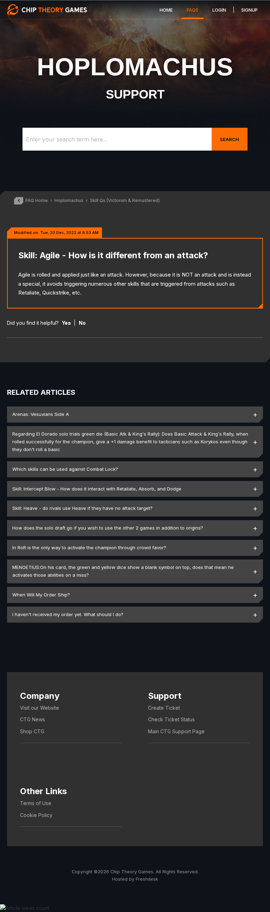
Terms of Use (35, 803)
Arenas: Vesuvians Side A (40, 414)
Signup (249, 10)
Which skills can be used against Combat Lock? (65, 469)
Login (219, 10)
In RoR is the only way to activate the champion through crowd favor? (89, 547)
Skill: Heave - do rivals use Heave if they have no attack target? (82, 508)
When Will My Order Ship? (41, 594)
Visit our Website (39, 708)
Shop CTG (32, 731)
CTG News (32, 719)
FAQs (192, 10)
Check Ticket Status (171, 719)
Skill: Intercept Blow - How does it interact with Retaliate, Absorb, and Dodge (96, 489)
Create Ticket (164, 708)
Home (166, 10)
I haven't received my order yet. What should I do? (67, 614)
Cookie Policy (36, 815)
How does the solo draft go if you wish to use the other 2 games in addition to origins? (107, 528)
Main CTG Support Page (176, 731)
